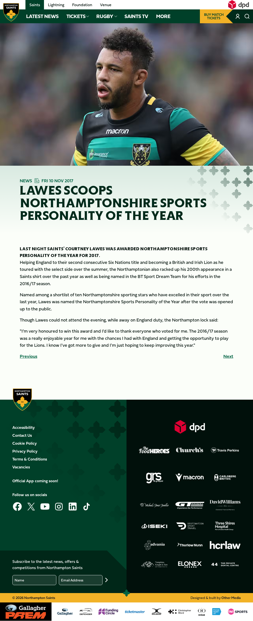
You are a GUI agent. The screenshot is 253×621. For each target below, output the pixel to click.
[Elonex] (189, 564)
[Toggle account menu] (238, 16)
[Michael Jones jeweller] (154, 505)
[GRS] (154, 477)
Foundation (82, 5)
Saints (34, 5)
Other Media (231, 597)
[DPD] (189, 427)
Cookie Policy (24, 443)
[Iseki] (154, 526)
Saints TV (136, 16)
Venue (105, 5)
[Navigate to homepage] (11, 12)
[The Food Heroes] (154, 450)
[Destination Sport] (189, 526)
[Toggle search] (247, 16)
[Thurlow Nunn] (189, 545)
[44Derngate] (225, 564)
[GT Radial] (189, 505)
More (163, 16)
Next (228, 356)
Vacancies (21, 467)
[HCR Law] (225, 545)
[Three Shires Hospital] (225, 526)
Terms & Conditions (29, 459)
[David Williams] (225, 505)
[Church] (189, 450)
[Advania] (154, 545)
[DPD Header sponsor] (238, 4)
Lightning (56, 5)
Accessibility (23, 427)
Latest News (42, 16)
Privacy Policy (25, 451)
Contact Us (22, 435)
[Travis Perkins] (225, 450)
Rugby (104, 16)
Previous (28, 356)
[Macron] (189, 477)
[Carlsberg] (225, 477)
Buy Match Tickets (214, 16)
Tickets (75, 16)
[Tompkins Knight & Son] (154, 564)
